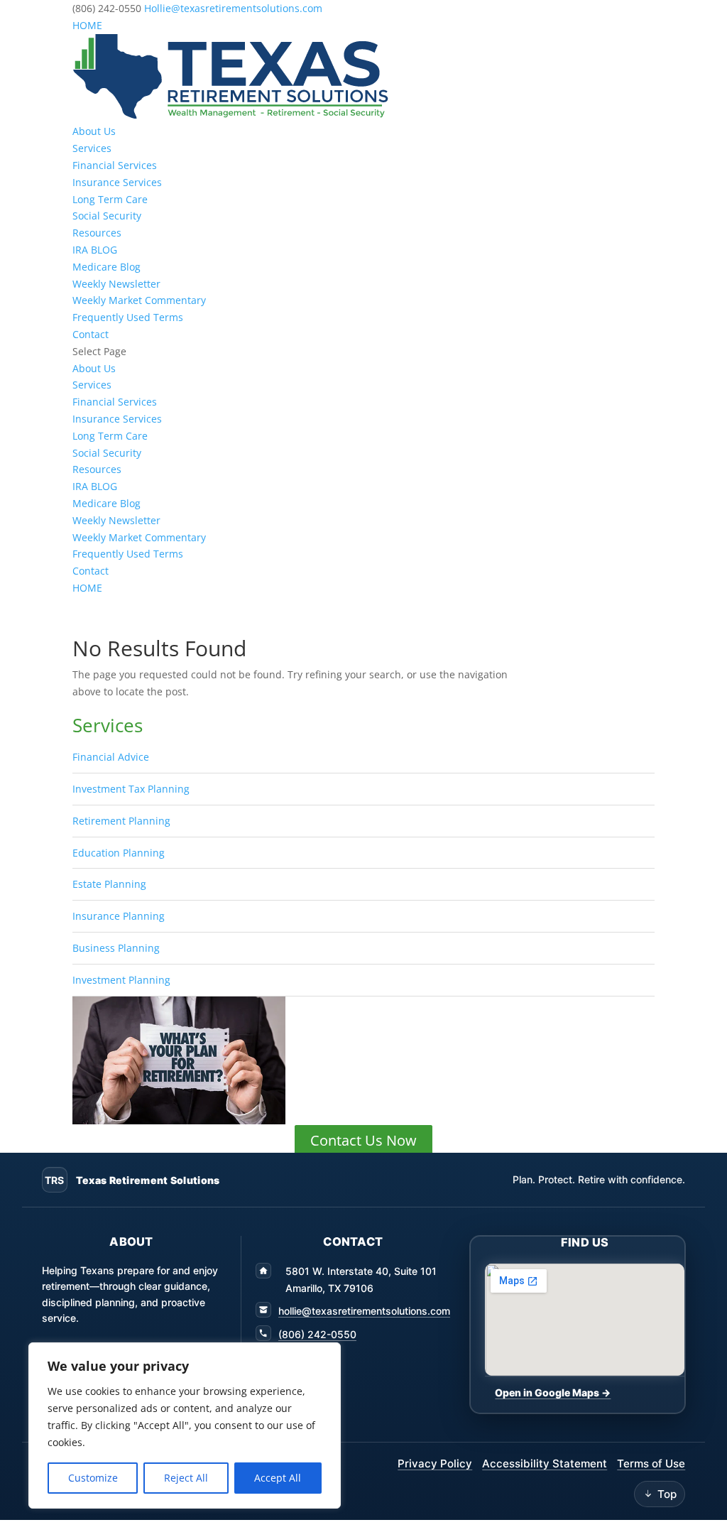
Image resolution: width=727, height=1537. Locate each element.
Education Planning (118, 852)
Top (667, 1494)
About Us (94, 131)
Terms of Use (651, 1463)
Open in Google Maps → (553, 1392)
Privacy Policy (435, 1463)
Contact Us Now (363, 1140)
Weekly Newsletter (116, 283)
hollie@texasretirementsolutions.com (364, 1311)
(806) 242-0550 (317, 1334)
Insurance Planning (118, 916)
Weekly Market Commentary (139, 300)
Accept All (277, 1477)
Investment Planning (121, 980)
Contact (90, 334)
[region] (184, 1425)
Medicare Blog (106, 266)
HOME (87, 25)
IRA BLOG (94, 249)
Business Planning (116, 948)
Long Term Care (110, 199)
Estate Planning (109, 884)
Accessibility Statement (544, 1463)
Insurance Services (117, 182)
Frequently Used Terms (127, 317)
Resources (96, 232)
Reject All (186, 1477)
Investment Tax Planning (131, 788)
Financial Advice (110, 757)
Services (91, 148)
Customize (93, 1477)
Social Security (106, 215)
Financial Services (114, 165)
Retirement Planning (121, 820)
